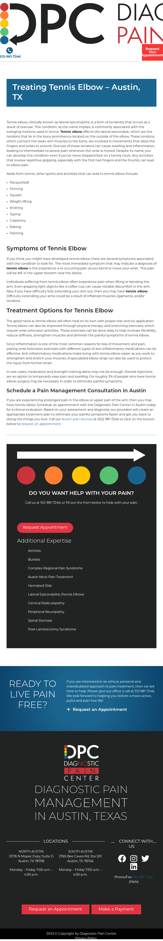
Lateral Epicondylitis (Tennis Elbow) (56, 594)
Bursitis (34, 559)
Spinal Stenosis (40, 620)
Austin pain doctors (77, 419)
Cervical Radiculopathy (46, 603)
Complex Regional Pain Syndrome (55, 568)
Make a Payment (116, 909)
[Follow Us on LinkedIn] (133, 869)
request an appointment (41, 424)
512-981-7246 (10, 56)
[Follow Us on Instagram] (133, 861)
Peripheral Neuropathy (46, 612)
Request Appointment (45, 528)
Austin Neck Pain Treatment (50, 577)
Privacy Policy (86, 938)
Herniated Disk (40, 586)
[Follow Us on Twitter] (145, 861)
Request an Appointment (100, 710)
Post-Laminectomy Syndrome (52, 629)
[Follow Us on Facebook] (122, 861)
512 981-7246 (144, 691)
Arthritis (34, 551)
